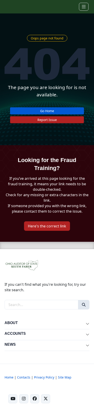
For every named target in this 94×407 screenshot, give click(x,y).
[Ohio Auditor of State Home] (11, 6)
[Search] (83, 304)
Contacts (23, 377)
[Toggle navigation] (84, 7)
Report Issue (47, 120)
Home (9, 377)
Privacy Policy (44, 377)
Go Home (47, 111)
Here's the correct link (47, 226)
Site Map (64, 377)
